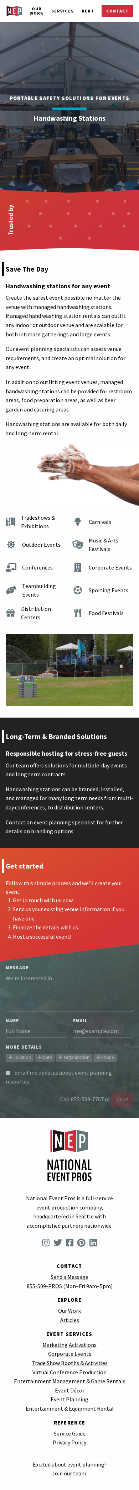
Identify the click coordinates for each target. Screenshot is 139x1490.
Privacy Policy (69, 1442)
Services (62, 11)
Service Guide (70, 1433)
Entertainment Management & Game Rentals (69, 1381)
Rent (88, 11)
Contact (117, 11)
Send (122, 1099)
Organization (76, 1057)
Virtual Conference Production (69, 1372)
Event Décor (69, 1390)
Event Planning (69, 1399)
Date (47, 1057)
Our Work (36, 11)
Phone (107, 1057)
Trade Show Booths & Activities (70, 1362)
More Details (24, 1047)
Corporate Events (69, 1353)
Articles (69, 1319)
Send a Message (69, 1276)
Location (21, 1057)
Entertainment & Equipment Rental (70, 1408)
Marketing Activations (69, 1344)
